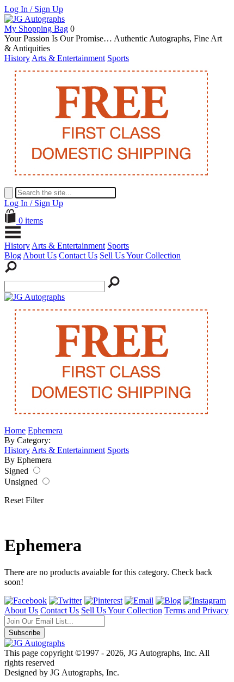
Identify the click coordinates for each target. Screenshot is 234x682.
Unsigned (21, 481)
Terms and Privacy (196, 610)
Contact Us (78, 255)
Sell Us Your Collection (140, 255)
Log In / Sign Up (33, 9)
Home (15, 430)
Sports (118, 58)
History (17, 58)
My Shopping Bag (36, 28)
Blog (12, 255)
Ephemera (45, 430)
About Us (40, 255)
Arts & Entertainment (68, 58)
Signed (16, 470)
